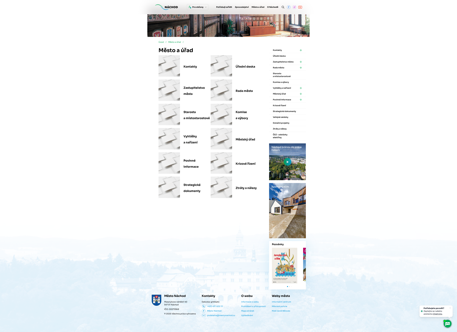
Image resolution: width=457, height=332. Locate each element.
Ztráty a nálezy (246, 188)
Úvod (161, 42)
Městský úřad (245, 139)
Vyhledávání (247, 315)
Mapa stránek (247, 311)
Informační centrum (281, 302)
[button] (287, 286)
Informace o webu (250, 302)
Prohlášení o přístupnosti (253, 306)
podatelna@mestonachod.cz (221, 315)
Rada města (244, 91)
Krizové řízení (246, 164)
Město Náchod (214, 311)
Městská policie (279, 306)
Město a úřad (174, 42)
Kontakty (190, 66)
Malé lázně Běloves (281, 311)
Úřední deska (245, 66)
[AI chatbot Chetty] (447, 323)
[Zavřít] (450, 308)
